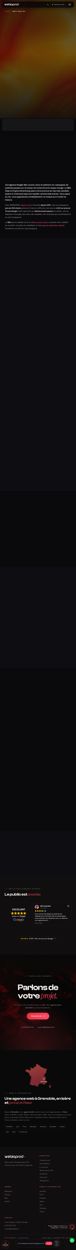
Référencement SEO (46, 1170)
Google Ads (43, 1174)
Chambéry (43, 1208)
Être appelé (21, 50)
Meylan (9, 864)
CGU (63, 1238)
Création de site (45, 1160)
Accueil (7, 11)
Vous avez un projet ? (51, 50)
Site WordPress (45, 1164)
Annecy (42, 1212)
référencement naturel (40, 222)
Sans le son (56, 1244)
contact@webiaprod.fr (46, 1027)
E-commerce (44, 1167)
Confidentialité (56, 1238)
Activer (49, 1244)
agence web (26, 205)
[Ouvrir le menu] (70, 4)
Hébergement (44, 1181)
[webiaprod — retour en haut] (12, 4)
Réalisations (8, 1191)
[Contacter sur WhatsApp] (72, 1240)
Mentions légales (46, 1238)
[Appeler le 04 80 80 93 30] (48, 4)
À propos (7, 1195)
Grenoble (43, 1191)
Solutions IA (43, 1177)
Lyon (41, 1205)
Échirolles (10, 861)
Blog (6, 1198)
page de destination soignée (53, 225)
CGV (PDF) (68, 1238)
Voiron (9, 866)
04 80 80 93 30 (27, 1027)
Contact (7, 1201)
